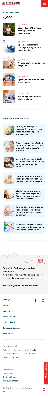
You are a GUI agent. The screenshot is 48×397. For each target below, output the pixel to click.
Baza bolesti (8, 334)
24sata (24, 354)
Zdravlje (6, 300)
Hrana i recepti (9, 316)
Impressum (7, 373)
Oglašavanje (8, 370)
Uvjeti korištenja (9, 377)
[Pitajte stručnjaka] (46, 373)
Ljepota (6, 311)
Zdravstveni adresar (12, 328)
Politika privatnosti (10, 381)
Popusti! (32, 354)
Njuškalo (16, 354)
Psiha (5, 305)
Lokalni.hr (6, 354)
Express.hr (16, 357)
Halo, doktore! (9, 322)
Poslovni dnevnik (21, 350)
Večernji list (7, 350)
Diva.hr (33, 350)
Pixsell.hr (6, 357)
